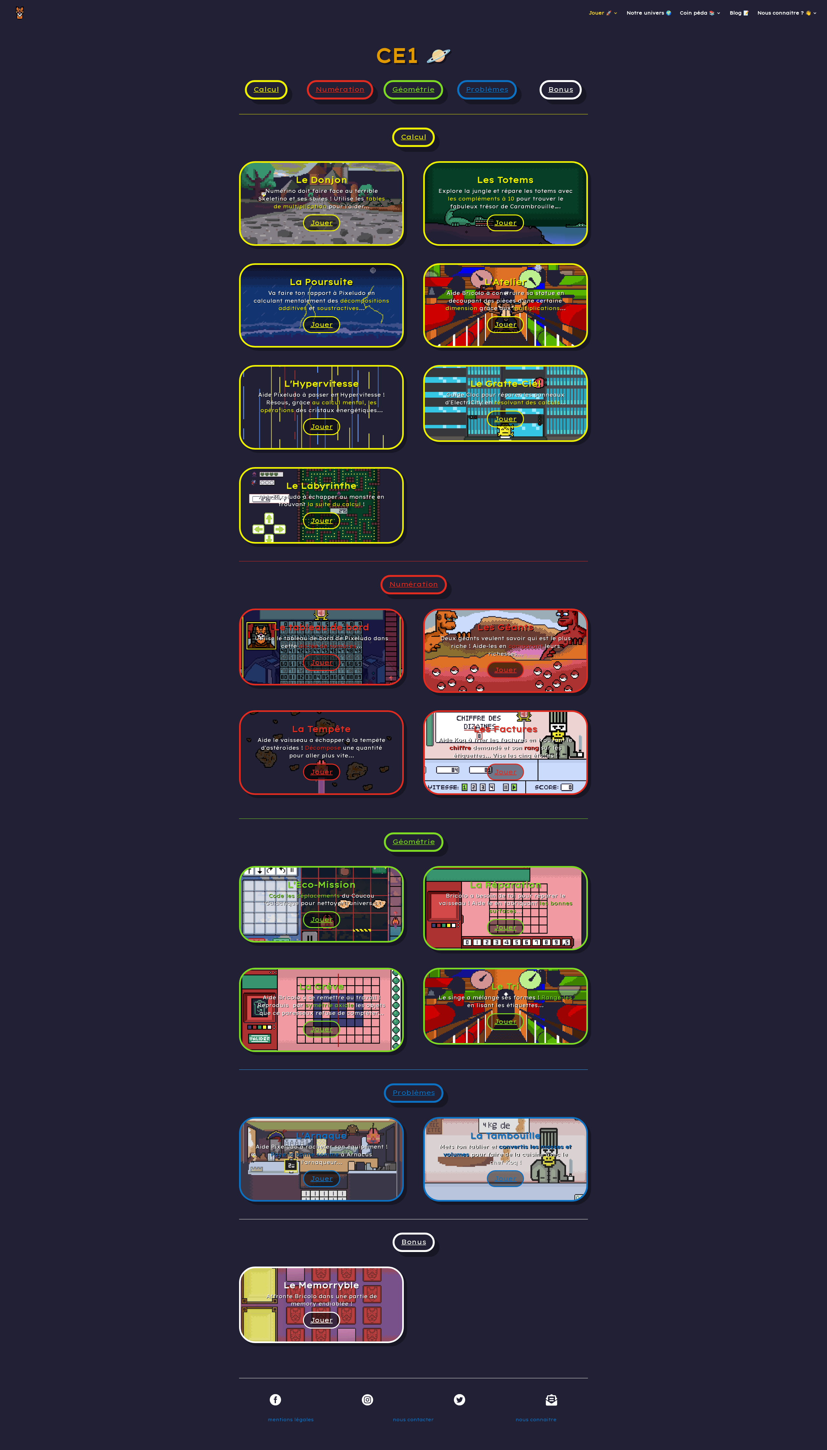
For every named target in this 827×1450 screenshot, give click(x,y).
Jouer (321, 223)
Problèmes (487, 89)
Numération (339, 89)
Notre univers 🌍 (649, 13)
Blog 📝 (739, 13)
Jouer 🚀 (600, 13)
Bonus (560, 89)
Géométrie (414, 89)
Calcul (266, 89)
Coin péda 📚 (697, 13)
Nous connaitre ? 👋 (784, 13)
